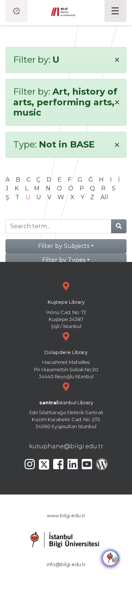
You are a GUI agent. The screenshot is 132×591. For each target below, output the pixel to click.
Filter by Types (63, 259)
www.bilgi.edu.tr (66, 515)
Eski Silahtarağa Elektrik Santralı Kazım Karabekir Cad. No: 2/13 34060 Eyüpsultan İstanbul (66, 415)
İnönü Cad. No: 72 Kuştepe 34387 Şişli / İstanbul (66, 314)
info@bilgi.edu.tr (66, 564)
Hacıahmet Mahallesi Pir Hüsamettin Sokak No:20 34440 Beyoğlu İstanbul (66, 364)
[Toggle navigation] (115, 11)
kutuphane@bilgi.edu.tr (66, 446)
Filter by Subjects (63, 245)
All (104, 197)
